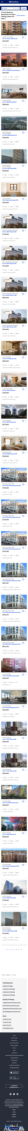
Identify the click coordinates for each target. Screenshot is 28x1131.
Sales (3, 975)
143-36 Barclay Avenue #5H (10, 200)
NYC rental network (14, 1042)
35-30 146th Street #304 (9, 327)
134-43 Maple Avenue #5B (9, 454)
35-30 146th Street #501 (9, 263)
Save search (15, 1128)
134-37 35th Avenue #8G (9, 771)
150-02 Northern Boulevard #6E (11, 580)
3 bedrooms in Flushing (9, 995)
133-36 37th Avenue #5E (9, 358)
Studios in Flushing (8, 986)
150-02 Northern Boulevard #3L (11, 517)
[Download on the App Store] (14, 1072)
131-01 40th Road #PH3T (9, 102)
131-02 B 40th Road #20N (9, 931)
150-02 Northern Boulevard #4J (11, 549)
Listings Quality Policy (14, 1067)
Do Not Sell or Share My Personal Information (14, 1055)
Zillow (14, 1109)
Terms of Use (14, 1052)
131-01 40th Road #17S (9, 834)
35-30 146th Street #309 (9, 295)
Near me (14, 1047)
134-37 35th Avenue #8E (9, 739)
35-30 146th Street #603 (9, 232)
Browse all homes (14, 1045)
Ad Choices (14, 1062)
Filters (24, 8)
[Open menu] (2, 2)
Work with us (14, 1040)
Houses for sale (7, 1025)
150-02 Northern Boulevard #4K (11, 485)
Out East (14, 1116)
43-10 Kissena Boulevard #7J (10, 707)
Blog (14, 1035)
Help (14, 1050)
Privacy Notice (14, 1060)
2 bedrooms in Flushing (9, 992)
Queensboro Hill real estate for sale (12, 1008)
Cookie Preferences (14, 1057)
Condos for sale (7, 1019)
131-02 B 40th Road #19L (9, 135)
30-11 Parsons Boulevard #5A (10, 866)
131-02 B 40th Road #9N (9, 168)
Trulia (14, 1112)
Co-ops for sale (7, 1022)
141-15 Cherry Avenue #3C (10, 38)
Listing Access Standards (14, 1065)
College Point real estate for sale (11, 1002)
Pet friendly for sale (8, 1028)
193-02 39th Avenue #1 (9, 390)
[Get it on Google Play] (14, 1077)
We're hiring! (14, 1038)
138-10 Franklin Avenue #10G (10, 676)
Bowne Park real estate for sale (11, 1005)
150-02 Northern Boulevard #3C (11, 644)
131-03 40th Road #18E (9, 898)
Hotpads (14, 1114)
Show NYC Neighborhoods (14, 1086)
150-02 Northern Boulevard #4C (11, 612)
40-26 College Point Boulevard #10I (12, 70)
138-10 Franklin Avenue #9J (10, 802)
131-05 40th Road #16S (9, 422)
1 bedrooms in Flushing (9, 989)
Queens (8, 975)
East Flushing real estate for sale (11, 1011)
